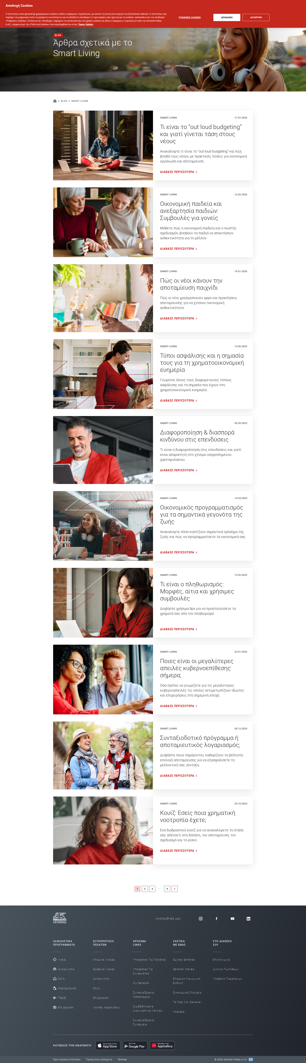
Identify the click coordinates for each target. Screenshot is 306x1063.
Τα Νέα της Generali (187, 1002)
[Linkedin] (248, 918)
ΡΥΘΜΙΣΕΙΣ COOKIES (190, 17)
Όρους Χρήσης (86, 24)
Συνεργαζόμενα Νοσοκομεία (143, 994)
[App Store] (108, 1045)
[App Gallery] (162, 1045)
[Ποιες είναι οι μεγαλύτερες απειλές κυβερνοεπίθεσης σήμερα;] (103, 679)
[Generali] (59, 918)
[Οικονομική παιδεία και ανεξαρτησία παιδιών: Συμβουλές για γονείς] (103, 222)
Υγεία (62, 959)
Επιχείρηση (66, 1007)
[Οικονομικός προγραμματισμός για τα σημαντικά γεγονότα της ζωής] (103, 526)
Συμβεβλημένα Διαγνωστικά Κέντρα (147, 1008)
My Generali (141, 983)
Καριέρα (179, 1011)
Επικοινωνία (221, 959)
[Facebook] (216, 918)
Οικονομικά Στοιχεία (187, 992)
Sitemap (122, 1059)
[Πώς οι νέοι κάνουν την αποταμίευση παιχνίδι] (103, 298)
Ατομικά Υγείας (104, 959)
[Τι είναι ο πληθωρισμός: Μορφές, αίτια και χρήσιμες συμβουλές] (103, 603)
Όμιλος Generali (184, 959)
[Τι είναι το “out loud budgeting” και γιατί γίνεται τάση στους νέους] (103, 145)
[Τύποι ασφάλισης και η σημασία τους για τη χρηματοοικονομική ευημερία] (103, 374)
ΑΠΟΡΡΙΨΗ (256, 17)
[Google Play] (135, 1045)
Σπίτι (61, 978)
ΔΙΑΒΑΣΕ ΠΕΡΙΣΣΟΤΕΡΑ (177, 172)
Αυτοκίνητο (66, 969)
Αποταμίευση (67, 988)
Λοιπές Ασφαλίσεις (106, 1007)
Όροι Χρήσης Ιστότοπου (66, 1059)
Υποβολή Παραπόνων (227, 978)
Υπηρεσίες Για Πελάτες (149, 959)
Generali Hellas (183, 969)
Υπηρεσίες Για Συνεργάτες (143, 971)
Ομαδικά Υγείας (104, 969)
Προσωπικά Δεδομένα (99, 1059)
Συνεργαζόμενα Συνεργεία (143, 1022)
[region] (153, 14)
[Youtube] (232, 918)
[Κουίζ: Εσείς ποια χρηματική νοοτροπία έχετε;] (103, 830)
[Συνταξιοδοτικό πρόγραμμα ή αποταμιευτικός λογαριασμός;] (103, 755)
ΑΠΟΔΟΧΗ (227, 17)
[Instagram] (200, 918)
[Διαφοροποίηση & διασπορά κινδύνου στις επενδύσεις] (103, 450)
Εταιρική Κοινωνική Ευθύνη (187, 981)
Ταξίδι (62, 997)
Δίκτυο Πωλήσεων (226, 969)
